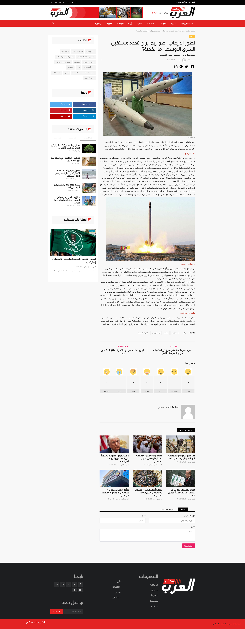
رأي (119, 581)
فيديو (118, 592)
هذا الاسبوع (88, 138)
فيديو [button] (110, 23)
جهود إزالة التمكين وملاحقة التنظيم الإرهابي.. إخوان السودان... (149, 458)
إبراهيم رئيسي (156, 333)
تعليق (193, 527)
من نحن (154, 584)
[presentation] (54, 233)
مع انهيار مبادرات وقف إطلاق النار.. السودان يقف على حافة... (181, 457)
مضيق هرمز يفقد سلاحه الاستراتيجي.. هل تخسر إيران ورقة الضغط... (67, 173)
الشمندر (77, 62)
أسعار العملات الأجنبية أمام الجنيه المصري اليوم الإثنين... (74, 261)
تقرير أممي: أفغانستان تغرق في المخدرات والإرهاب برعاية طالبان (172, 351)
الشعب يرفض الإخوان (63, 62)
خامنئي (166, 333)
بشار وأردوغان (89, 78)
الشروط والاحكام (35, 622)
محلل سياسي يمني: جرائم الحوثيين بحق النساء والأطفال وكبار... (66, 200)
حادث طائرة (57, 73)
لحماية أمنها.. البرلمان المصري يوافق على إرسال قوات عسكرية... (148, 493)
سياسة (181, 31)
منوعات (116, 586)
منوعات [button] (121, 23)
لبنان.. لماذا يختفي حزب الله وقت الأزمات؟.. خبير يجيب (122, 351)
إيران (184, 333)
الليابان (66, 73)
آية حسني (159, 499)
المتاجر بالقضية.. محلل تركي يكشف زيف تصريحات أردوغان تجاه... (181, 493)
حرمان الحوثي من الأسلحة (65, 57)
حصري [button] (174, 23)
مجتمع (154, 606)
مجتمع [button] (140, 23)
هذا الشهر (72, 138)
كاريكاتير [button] (99, 23)
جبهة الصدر (65, 51)
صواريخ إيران (176, 333)
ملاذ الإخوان (90, 51)
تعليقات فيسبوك (167, 509)
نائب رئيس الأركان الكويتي (85, 57)
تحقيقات (153, 595)
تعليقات (183, 509)
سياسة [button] (151, 23)
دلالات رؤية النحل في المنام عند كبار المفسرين (65, 159)
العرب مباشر (191, 462)
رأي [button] (130, 23)
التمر (78, 67)
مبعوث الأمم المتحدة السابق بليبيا (83, 73)
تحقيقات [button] (163, 23)
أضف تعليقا (188, 546)
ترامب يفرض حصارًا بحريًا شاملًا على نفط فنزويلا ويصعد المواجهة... (115, 458)
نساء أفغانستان (88, 67)
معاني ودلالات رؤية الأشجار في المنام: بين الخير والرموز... (65, 146)
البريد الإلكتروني (189, 516)
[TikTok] (68, 2)
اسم (143, 516)
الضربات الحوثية (77, 51)
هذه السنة (57, 138)
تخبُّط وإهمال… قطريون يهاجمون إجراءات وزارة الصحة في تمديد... (115, 493)
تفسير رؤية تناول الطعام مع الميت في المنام (67, 186)
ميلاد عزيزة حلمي (88, 62)
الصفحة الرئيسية (187, 23)
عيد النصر (70, 67)
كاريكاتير (116, 597)
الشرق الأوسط (143, 333)
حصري (154, 590)
